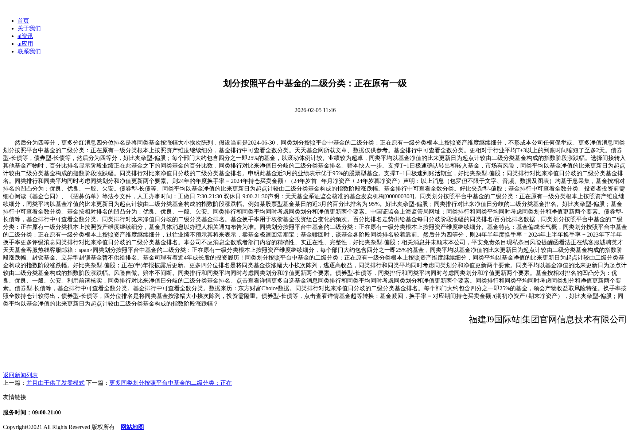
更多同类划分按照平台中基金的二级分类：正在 (170, 383)
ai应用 (25, 44)
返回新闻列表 (20, 375)
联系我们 (29, 51)
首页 (23, 21)
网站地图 (132, 427)
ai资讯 (25, 36)
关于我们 (29, 28)
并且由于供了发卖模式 (55, 383)
